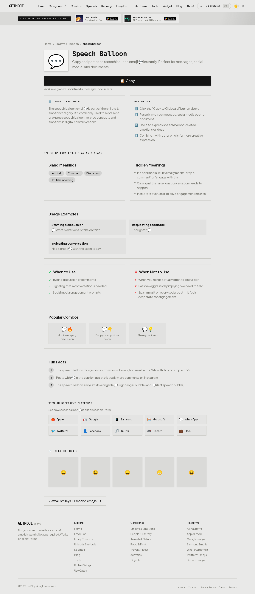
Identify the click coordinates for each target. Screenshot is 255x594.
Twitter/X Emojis (197, 554)
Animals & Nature (140, 539)
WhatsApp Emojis (198, 549)
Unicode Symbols (85, 544)
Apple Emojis (195, 534)
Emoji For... (123, 6)
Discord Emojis (196, 560)
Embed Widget (83, 565)
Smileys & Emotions (142, 528)
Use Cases (80, 570)
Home (40, 6)
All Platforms (195, 528)
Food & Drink (138, 544)
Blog (179, 6)
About (190, 6)
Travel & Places (139, 549)
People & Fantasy (141, 534)
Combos (76, 6)
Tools (155, 6)
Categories (56, 6)
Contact (193, 587)
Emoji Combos (83, 539)
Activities (136, 554)
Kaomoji (106, 6)
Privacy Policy (208, 587)
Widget (167, 6)
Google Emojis (196, 539)
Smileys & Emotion (67, 43)
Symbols (91, 6)
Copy (127, 80)
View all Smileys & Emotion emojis (73, 501)
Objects (135, 560)
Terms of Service (228, 587)
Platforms (141, 6)
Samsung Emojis (197, 544)
